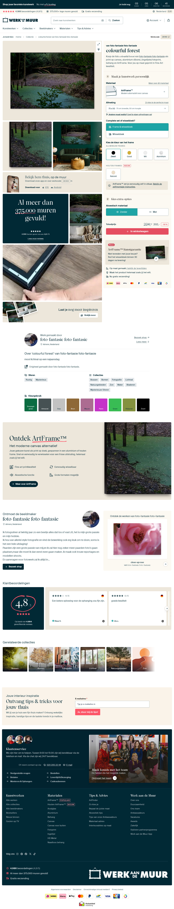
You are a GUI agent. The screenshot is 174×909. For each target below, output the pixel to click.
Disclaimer (77, 889)
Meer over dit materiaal (159, 83)
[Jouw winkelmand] (168, 20)
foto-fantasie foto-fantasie (123, 45)
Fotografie (117, 379)
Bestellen (55, 773)
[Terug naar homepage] (20, 19)
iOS (47, 187)
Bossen (94, 379)
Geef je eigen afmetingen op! (130, 114)
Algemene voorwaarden (61, 889)
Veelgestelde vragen (20, 773)
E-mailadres (81, 699)
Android (57, 187)
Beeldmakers (46, 28)
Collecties (27, 28)
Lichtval (129, 379)
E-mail (69, 765)
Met (155, 212)
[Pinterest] (21, 854)
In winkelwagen (139, 231)
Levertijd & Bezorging (60, 777)
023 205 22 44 (54, 765)
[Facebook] (25, 854)
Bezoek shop (140, 337)
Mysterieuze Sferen (99, 389)
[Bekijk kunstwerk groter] (98, 44)
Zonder (123, 212)
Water (120, 384)
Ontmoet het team (101, 778)
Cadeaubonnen (57, 781)
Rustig (29, 379)
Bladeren (131, 384)
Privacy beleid (117, 889)
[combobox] (75, 20)
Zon (112, 384)
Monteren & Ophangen (21, 781)
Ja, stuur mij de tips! (87, 712)
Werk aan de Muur (143, 795)
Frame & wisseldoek (123, 126)
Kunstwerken (9, 28)
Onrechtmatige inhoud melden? (97, 889)
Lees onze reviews (36, 238)
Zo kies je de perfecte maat (157, 102)
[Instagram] (17, 854)
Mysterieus (41, 379)
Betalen (14, 777)
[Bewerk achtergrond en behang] (98, 49)
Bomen (104, 379)
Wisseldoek (118, 134)
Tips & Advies (84, 28)
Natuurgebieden (98, 384)
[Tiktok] (34, 854)
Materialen (65, 28)
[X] (30, 854)
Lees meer (141, 341)
